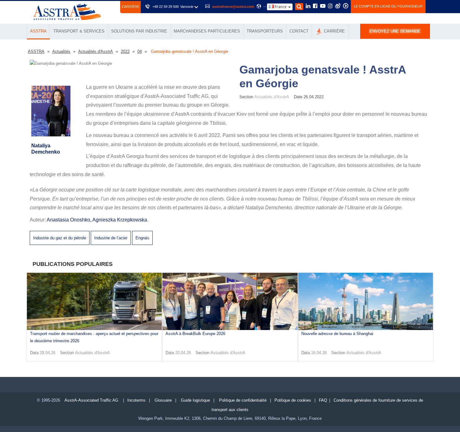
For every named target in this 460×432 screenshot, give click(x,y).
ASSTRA (38, 31)
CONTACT (299, 31)
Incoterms (136, 400)
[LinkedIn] (308, 6)
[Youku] (345, 5)
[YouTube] (322, 6)
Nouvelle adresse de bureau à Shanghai (337, 333)
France (281, 6)
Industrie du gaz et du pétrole (59, 238)
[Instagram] (330, 6)
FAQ (323, 400)
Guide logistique (195, 400)
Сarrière (130, 6)
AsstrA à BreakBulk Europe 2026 (195, 333)
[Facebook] (315, 6)
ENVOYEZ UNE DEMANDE (395, 31)
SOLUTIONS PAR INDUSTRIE (139, 31)
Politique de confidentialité (243, 400)
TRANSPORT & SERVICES (79, 31)
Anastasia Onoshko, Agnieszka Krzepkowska (97, 219)
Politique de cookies (292, 400)
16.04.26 (319, 352)
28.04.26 (47, 352)
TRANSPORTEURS (265, 31)
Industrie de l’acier (110, 238)
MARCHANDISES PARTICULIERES (207, 31)
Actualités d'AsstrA (92, 352)
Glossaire (163, 400)
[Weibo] (337, 5)
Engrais (142, 238)
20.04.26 (183, 352)
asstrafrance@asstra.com (233, 6)
